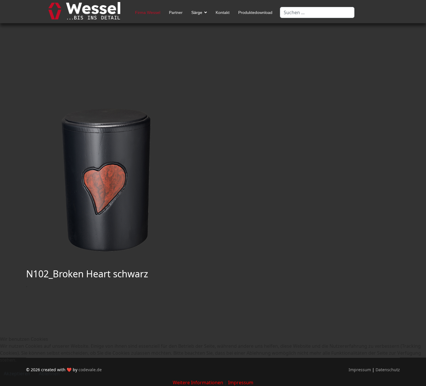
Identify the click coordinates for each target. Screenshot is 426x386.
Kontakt (223, 12)
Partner (176, 12)
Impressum (240, 382)
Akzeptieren (17, 373)
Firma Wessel (147, 12)
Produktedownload (255, 12)
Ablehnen (49, 373)
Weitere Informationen (198, 382)
